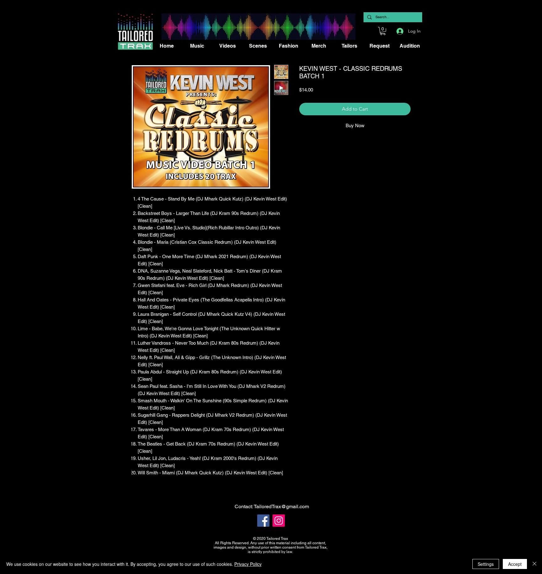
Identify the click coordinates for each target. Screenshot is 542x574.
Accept (515, 564)
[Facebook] (263, 520)
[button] (383, 31)
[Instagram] (279, 520)
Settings (486, 564)
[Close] (534, 564)
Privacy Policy (248, 564)
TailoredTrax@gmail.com (281, 506)
